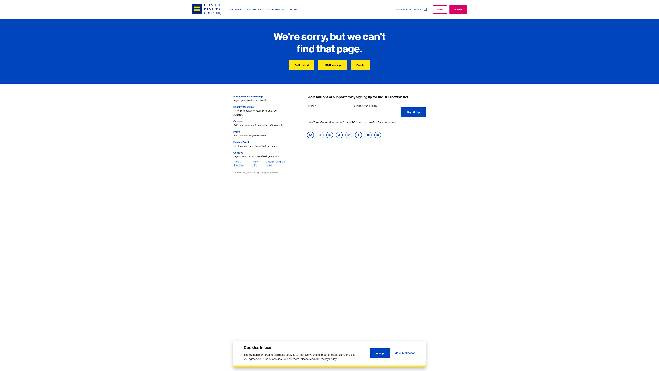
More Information (405, 353)
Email (318, 106)
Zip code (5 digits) (372, 106)
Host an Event (241, 142)
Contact (238, 152)
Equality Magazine (243, 107)
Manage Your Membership (248, 96)
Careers (237, 121)
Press (236, 131)
